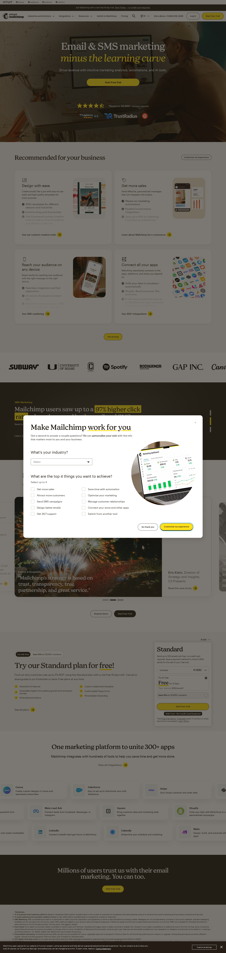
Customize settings (204, 947)
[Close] (195, 422)
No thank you (148, 527)
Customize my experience (176, 526)
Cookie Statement (103, 948)
